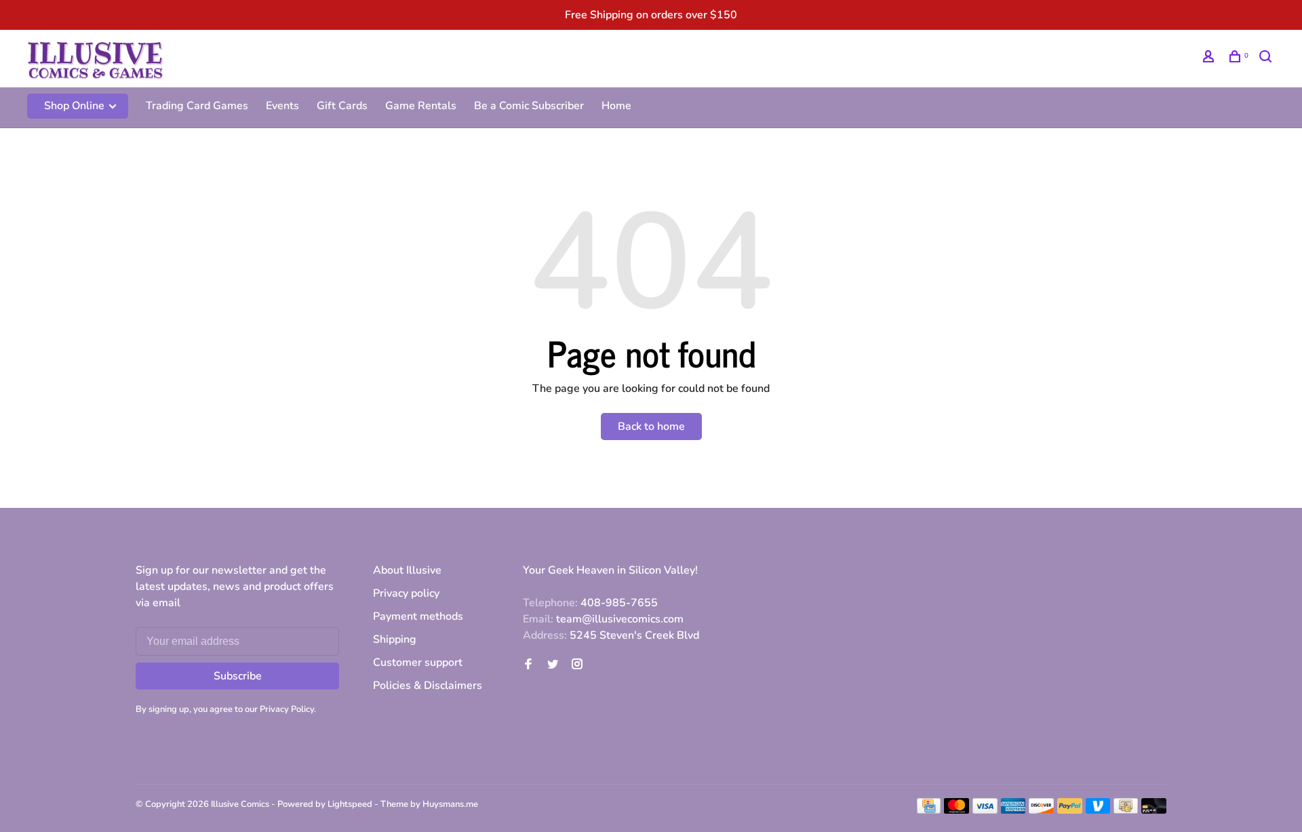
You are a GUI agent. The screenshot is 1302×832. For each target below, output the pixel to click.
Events (282, 105)
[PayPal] (1069, 810)
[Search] (1267, 58)
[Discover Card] (1041, 810)
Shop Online (75, 105)
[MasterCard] (956, 810)
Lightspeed (350, 804)
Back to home (651, 426)
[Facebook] (528, 665)
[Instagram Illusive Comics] (577, 665)
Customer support (417, 662)
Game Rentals (420, 105)
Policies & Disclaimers (427, 685)
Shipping (394, 639)
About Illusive (407, 570)
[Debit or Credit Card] (1153, 810)
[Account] (1210, 58)
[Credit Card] (929, 810)
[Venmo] (1098, 810)
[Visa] (985, 810)
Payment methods (418, 616)
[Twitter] (552, 665)
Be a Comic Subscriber (529, 105)
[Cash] (1125, 810)
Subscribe (238, 676)
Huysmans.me (450, 804)
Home (616, 105)
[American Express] (1013, 810)
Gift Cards (342, 105)
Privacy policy (406, 593)
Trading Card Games (197, 105)
